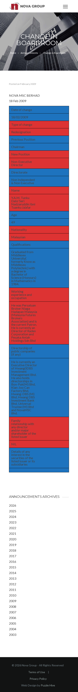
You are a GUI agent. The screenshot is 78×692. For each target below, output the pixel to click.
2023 (12, 522)
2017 (12, 556)
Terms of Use (36, 672)
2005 (12, 623)
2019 (12, 545)
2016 (12, 561)
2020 (12, 539)
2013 (12, 578)
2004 (12, 629)
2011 (12, 590)
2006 (12, 618)
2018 (12, 550)
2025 (12, 511)
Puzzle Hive (48, 685)
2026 (12, 505)
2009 (12, 601)
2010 (12, 595)
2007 (12, 612)
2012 (12, 584)
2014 (12, 573)
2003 (12, 634)
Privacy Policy (38, 678)
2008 (12, 606)
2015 (12, 567)
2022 (12, 528)
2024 (12, 516)
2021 (12, 533)
